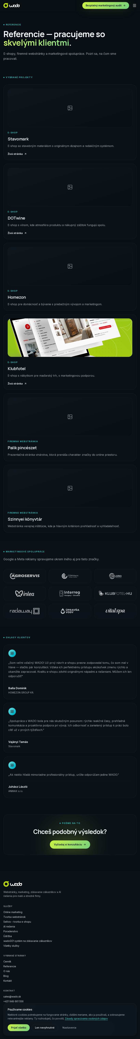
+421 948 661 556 (13, 1001)
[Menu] (134, 5)
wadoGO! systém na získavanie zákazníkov (27, 940)
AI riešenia (9, 926)
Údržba (7, 936)
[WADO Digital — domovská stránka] (11, 5)
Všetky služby (11, 945)
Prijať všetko (18, 1027)
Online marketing (12, 912)
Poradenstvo (10, 931)
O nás (6, 971)
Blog (6, 975)
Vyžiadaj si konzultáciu (68, 844)
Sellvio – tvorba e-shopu (17, 921)
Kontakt (7, 980)
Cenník (7, 961)
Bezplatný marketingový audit (104, 5)
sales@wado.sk (12, 996)
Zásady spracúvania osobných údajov (86, 1018)
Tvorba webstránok (14, 916)
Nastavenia (69, 1027)
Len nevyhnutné (44, 1027)
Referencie (9, 966)
